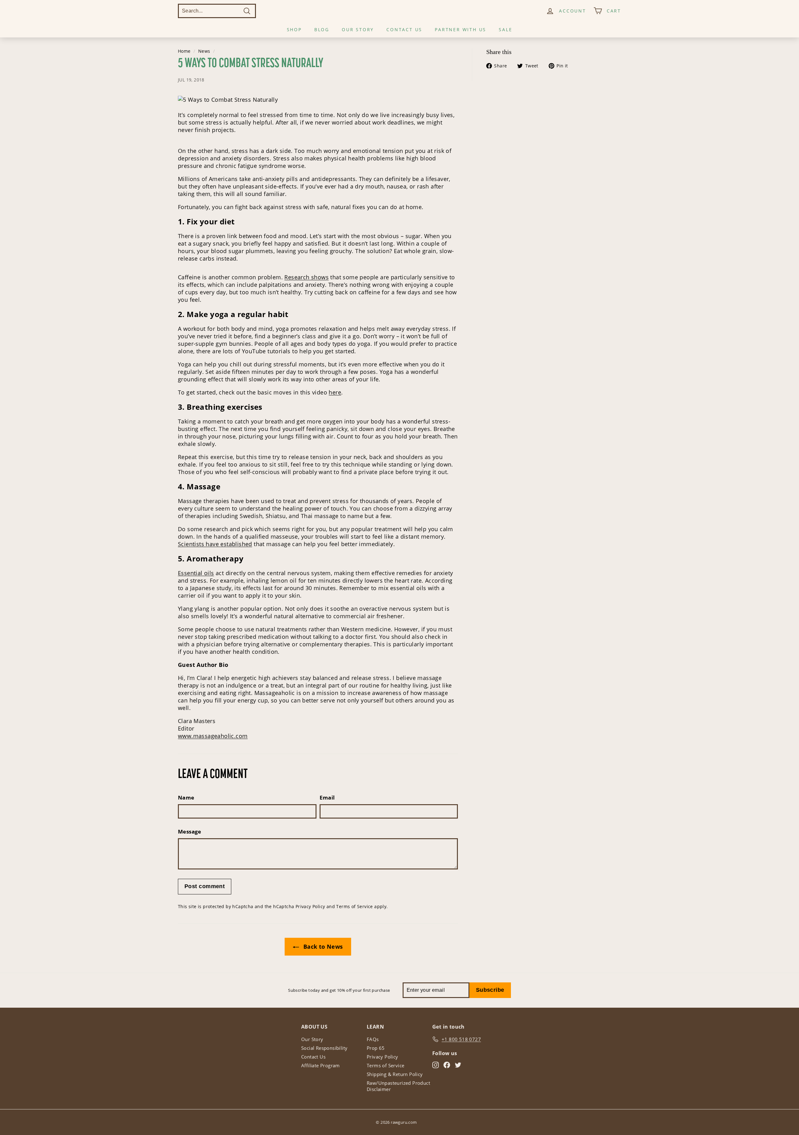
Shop (294, 29)
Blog (321, 29)
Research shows (306, 277)
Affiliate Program (320, 1065)
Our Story (358, 29)
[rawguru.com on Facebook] (447, 1064)
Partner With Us (460, 29)
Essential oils (196, 573)
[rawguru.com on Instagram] (435, 1064)
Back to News (322, 946)
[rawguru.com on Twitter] (458, 1064)
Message (189, 831)
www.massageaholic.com (213, 736)
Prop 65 (376, 1048)
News (204, 51)
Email (327, 797)
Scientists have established (215, 544)
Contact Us (404, 29)
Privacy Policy (310, 906)
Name (186, 797)
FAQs (373, 1039)
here (335, 392)
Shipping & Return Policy (395, 1074)
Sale (505, 29)
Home (184, 51)
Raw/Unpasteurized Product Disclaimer (398, 1086)
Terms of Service (354, 906)
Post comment (204, 886)
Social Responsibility (324, 1048)
